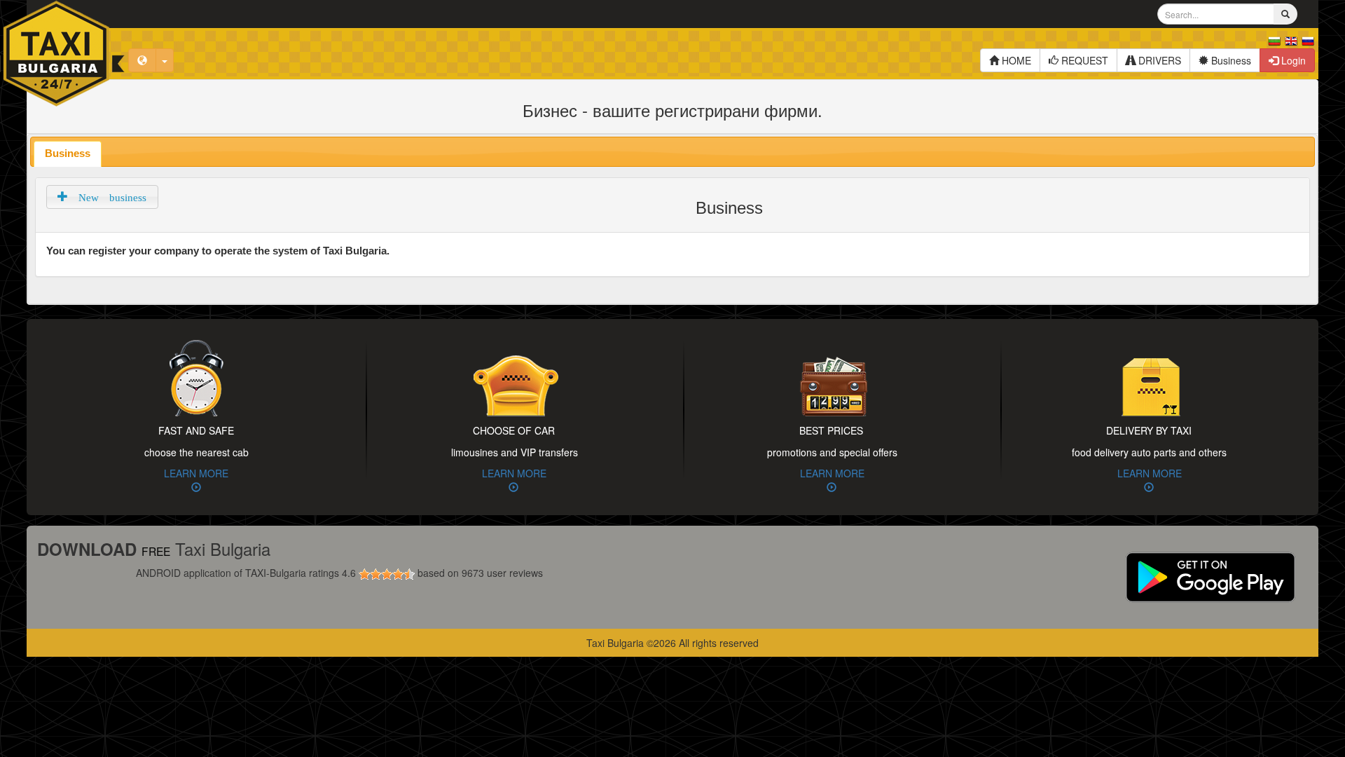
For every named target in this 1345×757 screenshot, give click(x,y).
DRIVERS (1158, 60)
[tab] (68, 154)
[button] (102, 196)
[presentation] (68, 154)
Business (1229, 60)
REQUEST (1083, 60)
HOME (1015, 60)
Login (1292, 60)
